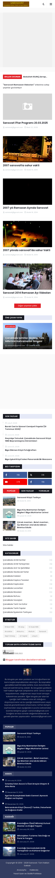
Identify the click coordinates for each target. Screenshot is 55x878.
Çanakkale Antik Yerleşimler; (27, 564)
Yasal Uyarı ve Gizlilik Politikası (27, 873)
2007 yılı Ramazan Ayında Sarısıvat (25, 208)
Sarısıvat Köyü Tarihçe (29, 497)
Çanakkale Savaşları (27, 600)
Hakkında (34, 870)
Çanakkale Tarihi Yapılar (27, 608)
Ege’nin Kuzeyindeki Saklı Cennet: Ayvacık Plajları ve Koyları (26, 797)
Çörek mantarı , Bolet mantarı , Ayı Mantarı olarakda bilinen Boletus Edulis (33, 525)
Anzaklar (8, 631)
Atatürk (31, 631)
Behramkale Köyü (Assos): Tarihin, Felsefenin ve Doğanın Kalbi (28, 808)
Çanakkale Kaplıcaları (27, 584)
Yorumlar (44, 490)
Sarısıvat (42, 631)
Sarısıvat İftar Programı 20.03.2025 (25, 123)
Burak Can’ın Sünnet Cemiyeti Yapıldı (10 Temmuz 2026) (25, 427)
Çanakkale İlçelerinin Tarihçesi (27, 612)
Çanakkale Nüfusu (27, 596)
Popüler (11, 490)
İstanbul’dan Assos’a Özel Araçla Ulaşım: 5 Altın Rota (27, 785)
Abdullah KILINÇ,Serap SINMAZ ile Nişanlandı (34, 77)
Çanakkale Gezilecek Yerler (27, 572)
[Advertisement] (27, 40)
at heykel (23, 636)
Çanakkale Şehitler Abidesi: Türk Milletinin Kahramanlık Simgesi (24, 339)
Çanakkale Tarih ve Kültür (27, 604)
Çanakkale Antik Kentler (27, 560)
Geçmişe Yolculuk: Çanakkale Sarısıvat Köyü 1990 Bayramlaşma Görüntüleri (28, 439)
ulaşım (35, 636)
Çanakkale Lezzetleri (27, 588)
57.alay (21, 627)
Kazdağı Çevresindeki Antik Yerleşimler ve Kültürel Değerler (33, 849)
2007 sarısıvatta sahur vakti (21, 165)
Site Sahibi (8, 545)
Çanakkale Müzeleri (27, 592)
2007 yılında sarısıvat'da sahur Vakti (26, 250)
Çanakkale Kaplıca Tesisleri (27, 580)
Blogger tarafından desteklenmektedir (26, 660)
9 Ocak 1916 (33, 627)
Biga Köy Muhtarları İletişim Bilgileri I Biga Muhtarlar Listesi (32, 511)
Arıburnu (20, 631)
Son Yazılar (27, 490)
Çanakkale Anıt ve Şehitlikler (27, 568)
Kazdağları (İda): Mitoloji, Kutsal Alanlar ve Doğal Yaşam (33, 824)
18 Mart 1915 (9, 627)
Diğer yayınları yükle (27, 305)
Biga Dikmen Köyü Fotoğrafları (20, 450)
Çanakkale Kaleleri (27, 576)
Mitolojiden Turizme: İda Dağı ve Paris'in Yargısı (33, 837)
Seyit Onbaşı (10, 636)
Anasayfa (21, 870)
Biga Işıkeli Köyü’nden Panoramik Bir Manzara (28, 459)
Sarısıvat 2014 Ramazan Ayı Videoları (27, 293)
